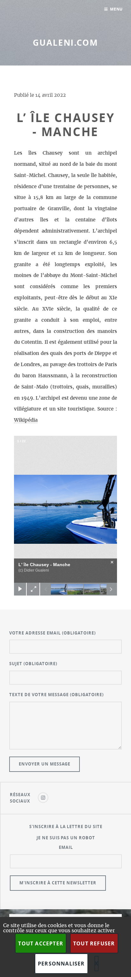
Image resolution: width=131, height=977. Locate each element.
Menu (116, 9)
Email (66, 847)
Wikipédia (26, 420)
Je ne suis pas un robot (66, 838)
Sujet (33, 663)
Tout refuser (94, 943)
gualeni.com (65, 42)
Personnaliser (61, 963)
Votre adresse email (52, 633)
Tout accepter (40, 943)
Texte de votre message (56, 694)
